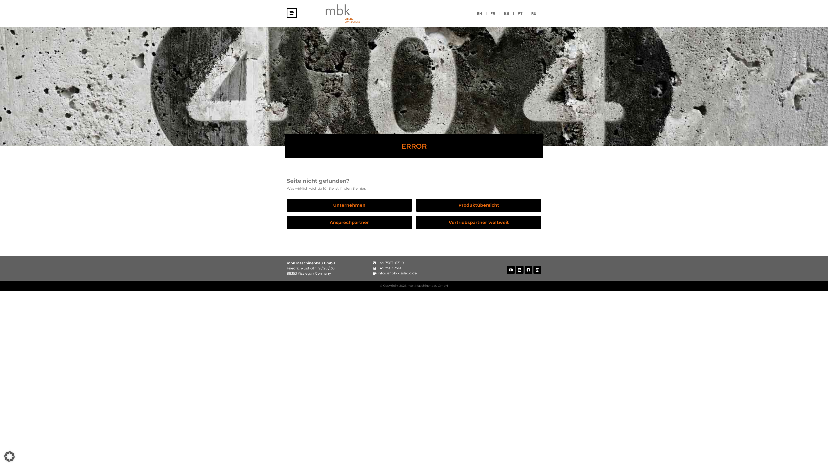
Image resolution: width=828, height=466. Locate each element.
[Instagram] (537, 270)
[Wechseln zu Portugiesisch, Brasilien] (520, 13)
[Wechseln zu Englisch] (479, 13)
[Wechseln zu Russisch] (533, 13)
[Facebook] (528, 270)
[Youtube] (511, 270)
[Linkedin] (520, 270)
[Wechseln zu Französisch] (493, 13)
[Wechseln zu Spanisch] (506, 13)
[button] (9, 456)
